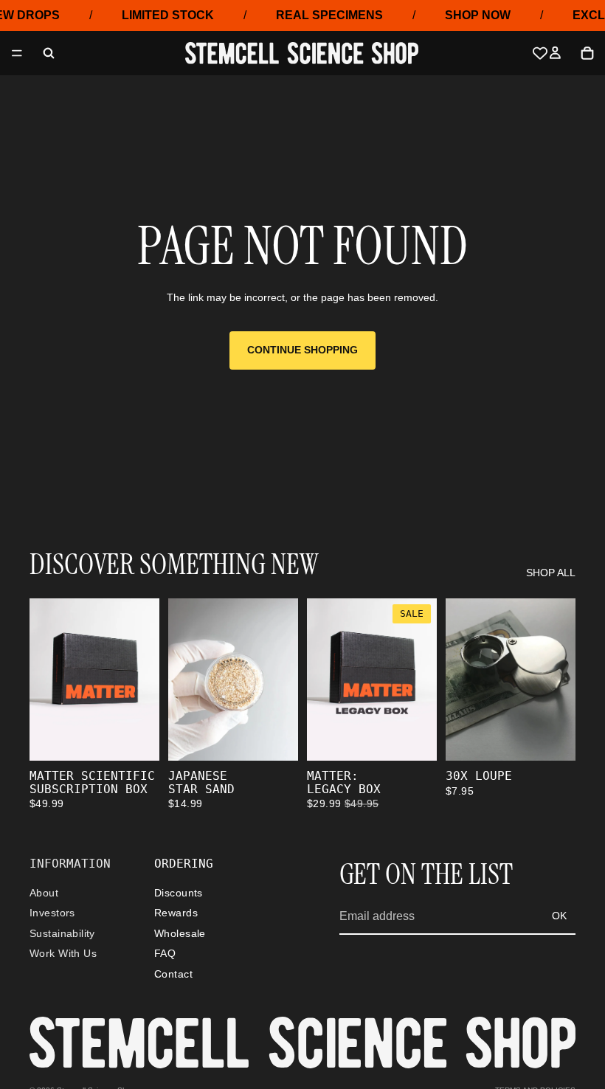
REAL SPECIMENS (329, 15)
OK (559, 916)
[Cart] (587, 53)
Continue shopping (302, 350)
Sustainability (62, 933)
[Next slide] (282, 679)
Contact (173, 973)
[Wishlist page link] (540, 53)
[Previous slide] (184, 679)
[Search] (48, 53)
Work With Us (63, 953)
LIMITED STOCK (168, 15)
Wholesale (180, 933)
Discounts (178, 893)
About (44, 893)
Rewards (176, 913)
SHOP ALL (550, 572)
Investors (52, 913)
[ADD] (136, 738)
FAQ (165, 953)
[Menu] (17, 54)
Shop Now (478, 15)
